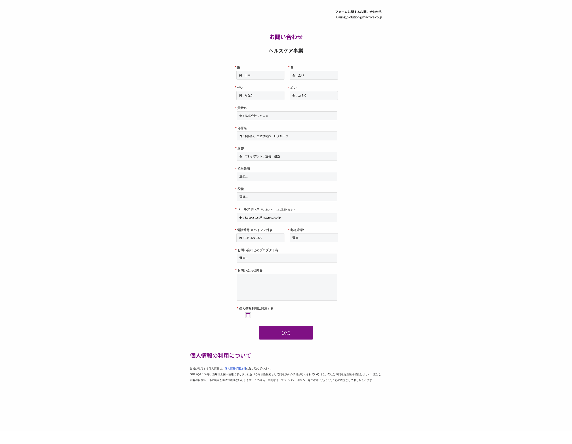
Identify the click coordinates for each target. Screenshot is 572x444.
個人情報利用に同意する (255, 308)
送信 (286, 333)
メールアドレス (265, 209)
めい (292, 87)
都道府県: (296, 230)
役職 (239, 189)
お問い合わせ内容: (249, 270)
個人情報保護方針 (235, 368)
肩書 (239, 148)
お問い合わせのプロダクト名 (256, 250)
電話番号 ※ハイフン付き (253, 230)
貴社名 (241, 108)
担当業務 (242, 168)
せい (239, 87)
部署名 (241, 128)
